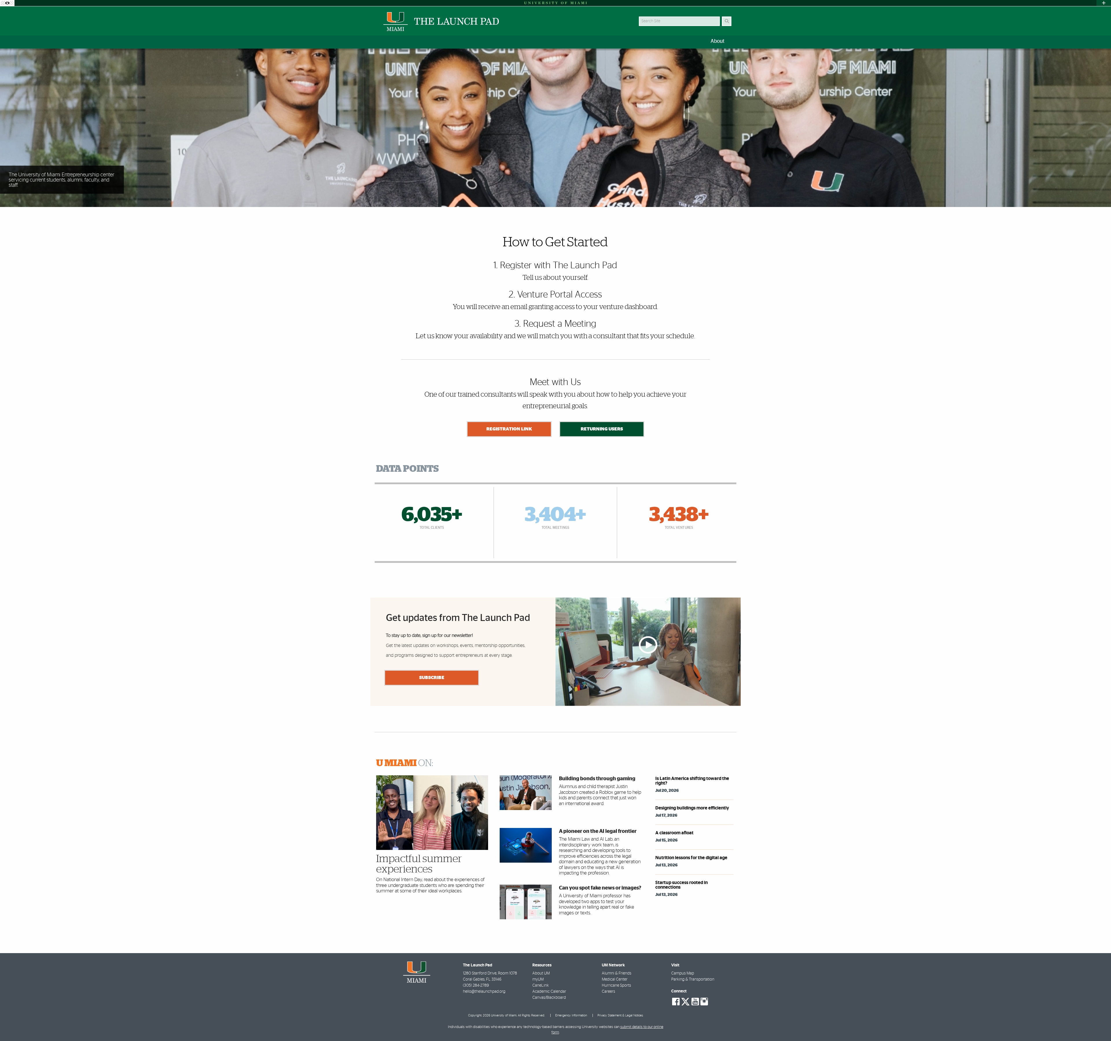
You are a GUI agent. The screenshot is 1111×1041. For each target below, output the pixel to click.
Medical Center (615, 979)
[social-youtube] (695, 1001)
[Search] (726, 21)
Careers (608, 992)
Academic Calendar (549, 992)
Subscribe (431, 677)
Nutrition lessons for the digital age (691, 857)
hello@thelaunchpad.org (484, 992)
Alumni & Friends (616, 973)
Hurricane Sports (616, 985)
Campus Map (682, 973)
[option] (555, 128)
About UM (541, 973)
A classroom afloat (674, 833)
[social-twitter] (685, 1001)
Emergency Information (571, 1015)
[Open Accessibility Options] (7, 3)
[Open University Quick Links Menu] (1104, 3)
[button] (1098, 1024)
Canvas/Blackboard (549, 998)
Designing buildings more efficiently (692, 808)
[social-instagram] (704, 1001)
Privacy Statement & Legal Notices (620, 1015)
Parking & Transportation (692, 979)
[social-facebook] (676, 1001)
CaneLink (540, 985)
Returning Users (602, 429)
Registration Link (509, 429)
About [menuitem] (717, 41)
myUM (538, 979)
